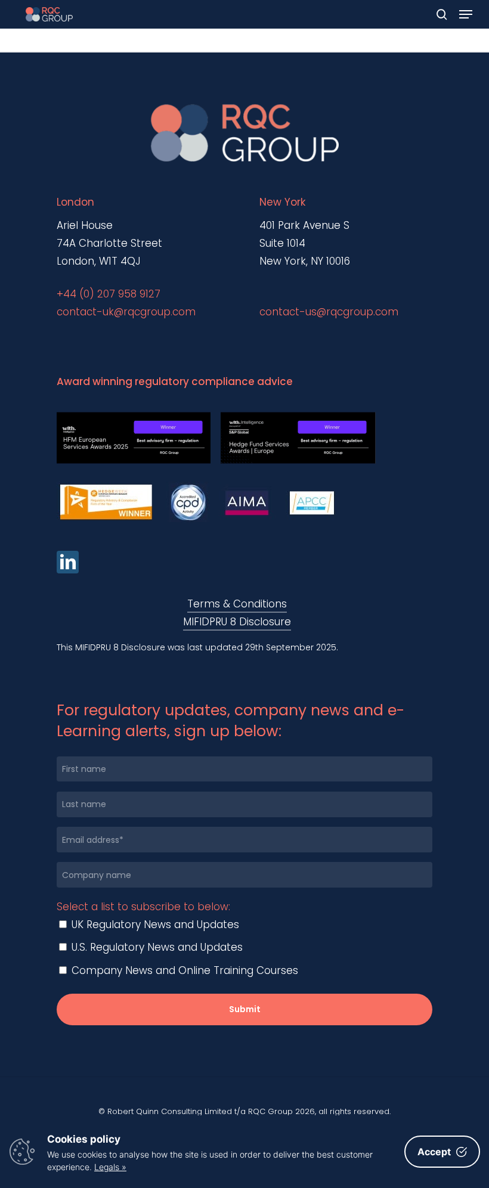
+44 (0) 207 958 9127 (108, 294)
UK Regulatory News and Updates (154, 924)
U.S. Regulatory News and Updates (156, 947)
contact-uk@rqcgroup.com (126, 312)
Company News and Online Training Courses (183, 970)
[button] (465, 14)
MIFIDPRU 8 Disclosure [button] (237, 622)
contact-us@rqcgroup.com (328, 312)
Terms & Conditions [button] (237, 604)
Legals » (110, 1167)
